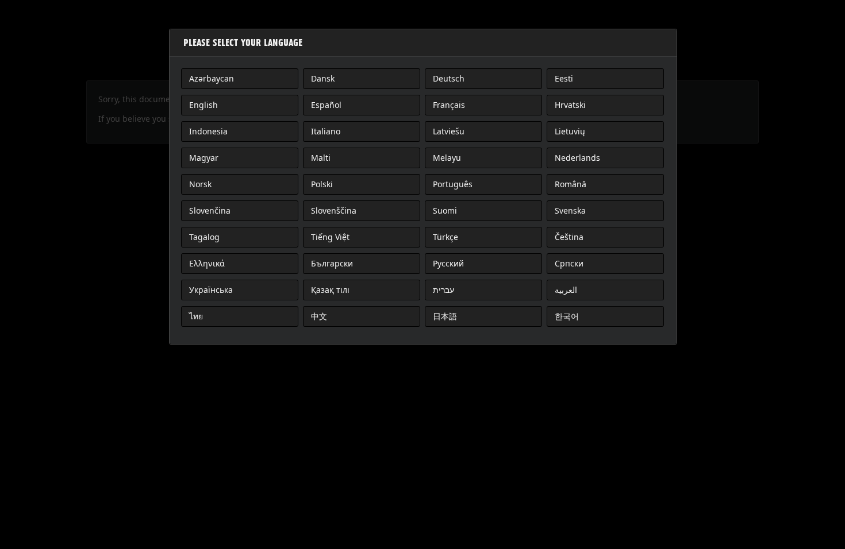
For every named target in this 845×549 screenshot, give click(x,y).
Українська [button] (211, 289)
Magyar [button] (203, 157)
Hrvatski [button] (570, 104)
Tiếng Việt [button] (330, 236)
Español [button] (326, 104)
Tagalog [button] (204, 236)
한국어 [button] (567, 316)
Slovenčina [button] (210, 210)
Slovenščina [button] (333, 210)
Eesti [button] (564, 78)
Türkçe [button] (445, 236)
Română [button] (570, 184)
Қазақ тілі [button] (330, 289)
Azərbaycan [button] (211, 78)
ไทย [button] (196, 316)
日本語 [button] (445, 316)
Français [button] (449, 104)
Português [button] (453, 184)
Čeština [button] (569, 236)
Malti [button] (321, 157)
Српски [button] (569, 263)
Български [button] (332, 263)
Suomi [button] (445, 210)
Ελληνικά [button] (207, 263)
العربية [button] (566, 289)
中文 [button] (319, 316)
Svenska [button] (570, 210)
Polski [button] (322, 184)
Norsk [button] (200, 184)
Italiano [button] (325, 131)
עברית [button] (443, 289)
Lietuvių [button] (570, 131)
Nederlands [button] (577, 157)
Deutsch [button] (448, 78)
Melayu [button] (447, 157)
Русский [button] (448, 263)
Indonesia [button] (208, 131)
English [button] (203, 104)
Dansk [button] (323, 78)
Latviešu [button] (448, 131)
